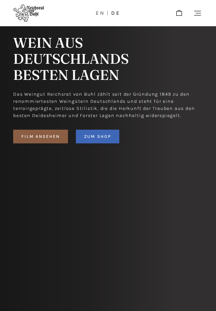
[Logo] (28, 13)
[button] (197, 13)
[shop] (179, 13)
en (100, 13)
